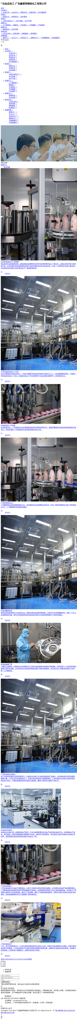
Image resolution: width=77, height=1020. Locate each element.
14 (18, 959)
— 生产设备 (18, 21)
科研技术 (12, 68)
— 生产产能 (27, 21)
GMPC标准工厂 (14, 74)
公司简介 (4, 10)
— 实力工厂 (14, 38)
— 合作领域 (22, 16)
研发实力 (12, 66)
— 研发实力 (5, 16)
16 (21, 959)
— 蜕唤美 (14, 25)
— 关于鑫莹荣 (41, 12)
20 (28, 959)
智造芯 (3, 19)
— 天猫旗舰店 (44, 38)
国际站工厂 (13, 118)
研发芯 (3, 14)
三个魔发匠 (13, 83)
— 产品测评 (40, 25)
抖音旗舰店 (13, 122)
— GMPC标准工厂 (7, 21)
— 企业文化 (14, 12)
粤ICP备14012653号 (8, 1012)
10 (12, 959)
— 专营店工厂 (23, 38)
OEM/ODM (13, 101)
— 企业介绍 (5, 12)
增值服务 (12, 105)
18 (25, 959)
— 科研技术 (14, 16)
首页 (2, 8)
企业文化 (12, 55)
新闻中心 (4, 27)
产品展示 (12, 87)
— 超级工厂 (5, 38)
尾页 (30, 959)
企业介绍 (12, 53)
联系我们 (12, 108)
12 (15, 959)
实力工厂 (12, 114)
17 (23, 959)
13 (17, 959)
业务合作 (4, 31)
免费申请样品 (5, 982)
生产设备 (12, 76)
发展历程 (12, 59)
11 (13, 959)
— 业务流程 (15, 33)
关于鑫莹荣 (13, 61)
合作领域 (12, 70)
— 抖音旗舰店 (55, 38)
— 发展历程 (31, 12)
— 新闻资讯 (5, 29)
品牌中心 (4, 23)
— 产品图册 (31, 25)
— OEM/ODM (6, 33)
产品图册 (12, 89)
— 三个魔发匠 (6, 25)
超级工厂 (12, 112)
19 (26, 959)
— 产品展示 (22, 25)
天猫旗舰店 (13, 120)
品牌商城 (4, 35)
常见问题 (12, 97)
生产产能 (12, 78)
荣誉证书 (12, 57)
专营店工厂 (13, 116)
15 (20, 959)
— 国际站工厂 (34, 38)
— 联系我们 (33, 33)
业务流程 (12, 103)
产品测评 (12, 91)
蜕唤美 (11, 85)
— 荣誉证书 (22, 12)
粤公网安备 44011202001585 (65, 1010)
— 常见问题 (14, 29)
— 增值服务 (24, 33)
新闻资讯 (12, 95)
